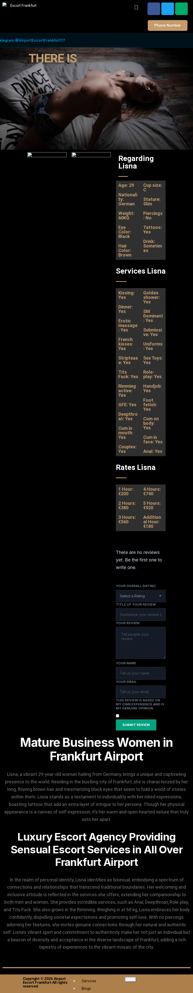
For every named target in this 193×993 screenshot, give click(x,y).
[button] (136, 7)
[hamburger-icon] (130, 979)
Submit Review (136, 725)
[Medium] (181, 9)
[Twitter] (167, 9)
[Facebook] (154, 9)
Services (89, 981)
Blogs (86, 988)
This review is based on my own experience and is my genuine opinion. (140, 704)
